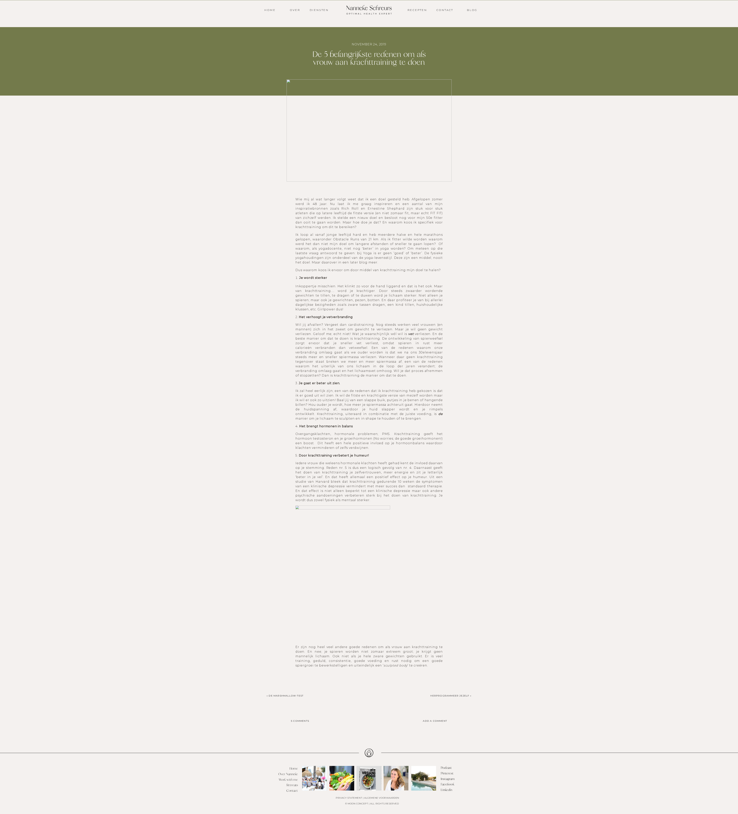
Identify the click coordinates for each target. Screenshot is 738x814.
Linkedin (446, 790)
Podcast (446, 768)
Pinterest (447, 773)
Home (293, 768)
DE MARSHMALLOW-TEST (286, 695)
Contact (292, 790)
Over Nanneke (288, 774)
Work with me (288, 779)
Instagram (448, 779)
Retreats (292, 785)
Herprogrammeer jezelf (449, 695)
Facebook (447, 784)
